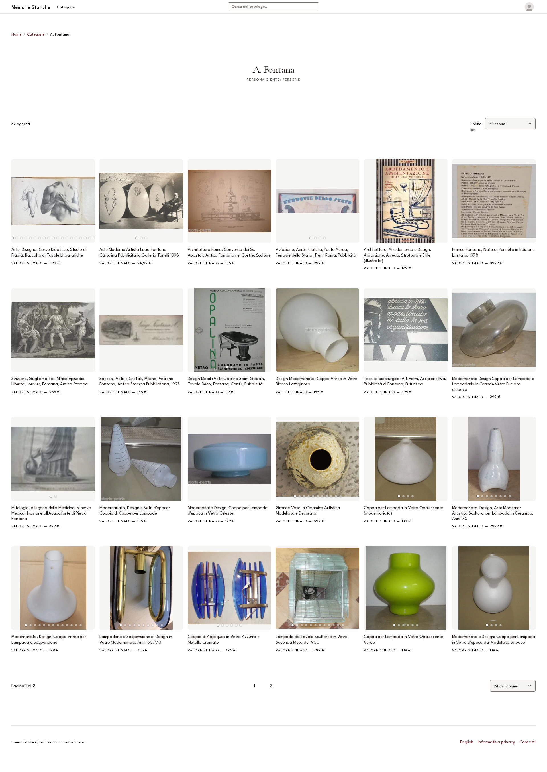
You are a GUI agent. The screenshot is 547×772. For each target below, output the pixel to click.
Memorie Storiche (30, 7)
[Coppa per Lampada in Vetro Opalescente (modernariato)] (405, 459)
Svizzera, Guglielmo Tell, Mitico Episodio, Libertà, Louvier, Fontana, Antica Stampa (49, 382)
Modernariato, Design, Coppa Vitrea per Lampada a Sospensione (48, 640)
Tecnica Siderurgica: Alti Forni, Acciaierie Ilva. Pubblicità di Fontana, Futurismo (405, 382)
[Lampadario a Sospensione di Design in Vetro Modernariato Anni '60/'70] (141, 588)
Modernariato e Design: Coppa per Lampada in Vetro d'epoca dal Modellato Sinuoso (493, 640)
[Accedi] (529, 7)
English (466, 742)
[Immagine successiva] (88, 201)
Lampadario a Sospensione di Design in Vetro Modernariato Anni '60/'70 (135, 640)
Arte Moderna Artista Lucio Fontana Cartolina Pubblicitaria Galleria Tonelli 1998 (139, 252)
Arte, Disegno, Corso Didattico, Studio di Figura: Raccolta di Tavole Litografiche (48, 252)
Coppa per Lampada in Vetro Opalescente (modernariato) (403, 511)
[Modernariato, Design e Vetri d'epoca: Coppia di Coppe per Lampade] (141, 459)
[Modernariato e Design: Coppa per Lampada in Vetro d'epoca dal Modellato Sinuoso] (494, 588)
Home (16, 34)
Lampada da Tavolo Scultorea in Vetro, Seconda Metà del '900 (312, 640)
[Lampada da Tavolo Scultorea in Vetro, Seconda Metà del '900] (317, 588)
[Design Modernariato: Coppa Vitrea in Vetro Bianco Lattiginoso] (317, 330)
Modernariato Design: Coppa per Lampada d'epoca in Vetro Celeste (228, 511)
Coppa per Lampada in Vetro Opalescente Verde (403, 640)
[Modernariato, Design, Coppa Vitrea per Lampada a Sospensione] (53, 588)
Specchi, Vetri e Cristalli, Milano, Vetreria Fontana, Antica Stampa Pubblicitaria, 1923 (139, 382)
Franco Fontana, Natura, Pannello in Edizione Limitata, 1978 (493, 252)
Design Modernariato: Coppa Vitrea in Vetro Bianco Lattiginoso (317, 382)
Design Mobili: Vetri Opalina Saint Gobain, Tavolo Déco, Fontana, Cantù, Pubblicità (226, 382)
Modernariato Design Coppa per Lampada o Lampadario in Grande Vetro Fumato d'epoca (493, 384)
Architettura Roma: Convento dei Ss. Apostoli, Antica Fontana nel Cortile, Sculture (229, 252)
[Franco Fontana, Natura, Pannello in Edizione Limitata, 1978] (494, 201)
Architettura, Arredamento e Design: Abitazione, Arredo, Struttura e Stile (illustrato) (397, 255)
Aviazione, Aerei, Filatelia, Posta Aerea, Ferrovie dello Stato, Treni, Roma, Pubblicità (316, 252)
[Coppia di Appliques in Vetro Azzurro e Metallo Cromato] (229, 588)
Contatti (527, 742)
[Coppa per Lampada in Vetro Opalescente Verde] (405, 588)
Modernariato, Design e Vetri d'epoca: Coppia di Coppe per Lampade (134, 511)
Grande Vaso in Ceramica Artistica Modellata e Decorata (308, 511)
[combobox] (273, 6)
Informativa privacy (496, 742)
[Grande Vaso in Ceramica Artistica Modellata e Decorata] (317, 459)
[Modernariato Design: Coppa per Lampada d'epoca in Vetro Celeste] (229, 459)
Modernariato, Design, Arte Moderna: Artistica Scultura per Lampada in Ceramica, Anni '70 (492, 513)
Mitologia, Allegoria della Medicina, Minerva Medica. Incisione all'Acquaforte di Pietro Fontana (51, 513)
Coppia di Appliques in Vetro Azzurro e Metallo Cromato (224, 640)
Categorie (66, 7)
